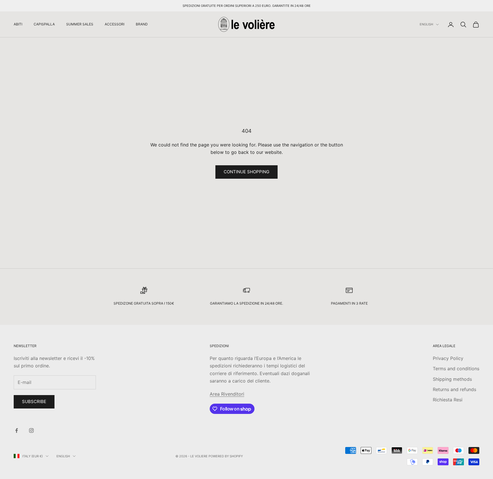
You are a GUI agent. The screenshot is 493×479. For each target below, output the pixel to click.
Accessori (114, 24)
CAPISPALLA (44, 24)
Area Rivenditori (227, 394)
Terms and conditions (456, 368)
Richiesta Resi (447, 399)
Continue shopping (246, 171)
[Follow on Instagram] (31, 430)
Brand (142, 24)
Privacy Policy (448, 358)
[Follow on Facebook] (16, 430)
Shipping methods (452, 379)
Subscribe (34, 401)
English (426, 25)
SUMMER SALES (79, 24)
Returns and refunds (454, 389)
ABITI (18, 24)
